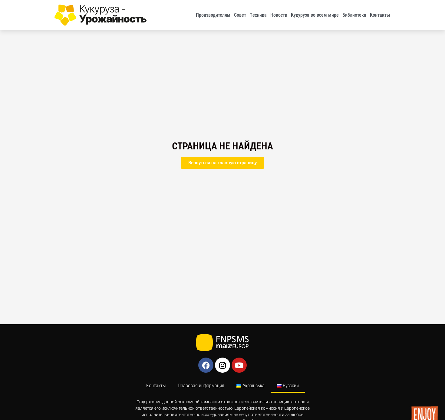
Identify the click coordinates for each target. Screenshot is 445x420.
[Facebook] (205, 365)
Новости (278, 15)
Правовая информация (201, 385)
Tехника (258, 15)
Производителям (213, 15)
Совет (240, 15)
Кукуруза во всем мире (315, 15)
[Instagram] (222, 365)
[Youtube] (239, 365)
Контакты (380, 15)
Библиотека (354, 15)
